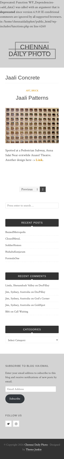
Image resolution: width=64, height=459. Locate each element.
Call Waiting (21, 311)
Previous (27, 189)
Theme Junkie (34, 449)
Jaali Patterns (32, 98)
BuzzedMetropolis (15, 232)
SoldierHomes (13, 245)
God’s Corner (42, 298)
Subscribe (14, 399)
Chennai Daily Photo (36, 445)
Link (39, 160)
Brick (34, 90)
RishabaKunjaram (15, 252)
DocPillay (44, 285)
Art (28, 90)
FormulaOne (12, 258)
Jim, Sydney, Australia (17, 292)
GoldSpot (39, 305)
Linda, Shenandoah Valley (19, 285)
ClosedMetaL (12, 239)
